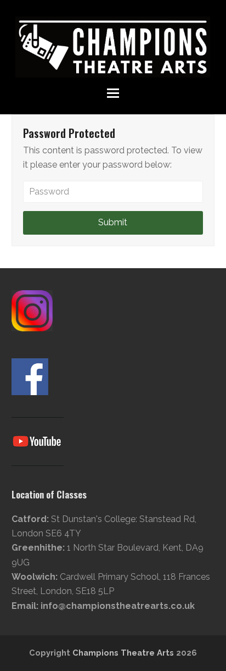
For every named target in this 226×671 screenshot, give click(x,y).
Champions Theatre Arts (124, 652)
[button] (113, 93)
